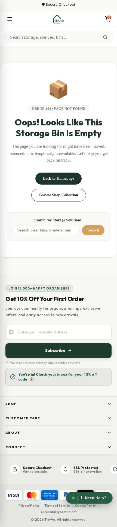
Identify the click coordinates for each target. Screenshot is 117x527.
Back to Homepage (58, 178)
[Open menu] (9, 19)
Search (93, 230)
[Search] (105, 37)
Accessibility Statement (59, 512)
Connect (15, 447)
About (12, 432)
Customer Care (22, 418)
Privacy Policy (29, 506)
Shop (11, 404)
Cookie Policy (85, 506)
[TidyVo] (58, 19)
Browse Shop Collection (58, 195)
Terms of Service (57, 506)
